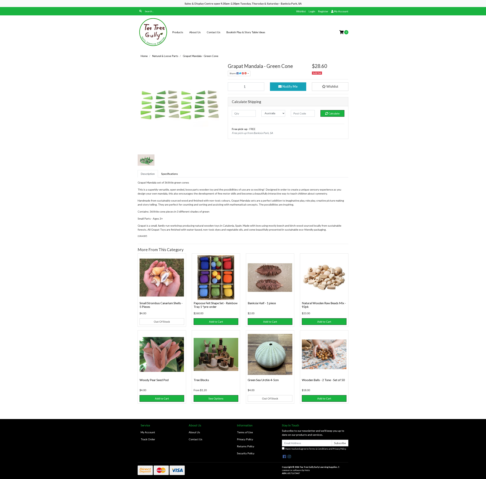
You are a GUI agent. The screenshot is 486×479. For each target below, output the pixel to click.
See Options (215, 398)
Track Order (148, 439)
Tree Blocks (201, 380)
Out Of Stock (162, 321)
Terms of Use (245, 432)
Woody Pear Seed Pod (154, 380)
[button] (330, 86)
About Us (195, 32)
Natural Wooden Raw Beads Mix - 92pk (324, 304)
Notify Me (290, 86)
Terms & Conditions (318, 448)
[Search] (140, 11)
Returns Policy (245, 446)
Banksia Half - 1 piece (262, 303)
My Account (148, 432)
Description (148, 173)
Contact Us (213, 32)
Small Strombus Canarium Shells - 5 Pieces (161, 304)
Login (312, 11)
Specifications (169, 173)
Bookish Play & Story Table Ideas (245, 32)
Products (177, 32)
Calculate (334, 113)
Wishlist (301, 11)
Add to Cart (216, 321)
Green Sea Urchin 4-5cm (263, 380)
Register (323, 11)
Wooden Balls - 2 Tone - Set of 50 (323, 380)
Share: (233, 73)
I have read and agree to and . (315, 448)
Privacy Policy (245, 439)
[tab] (148, 173)
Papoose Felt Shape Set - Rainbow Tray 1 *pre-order (215, 304)
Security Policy (245, 453)
